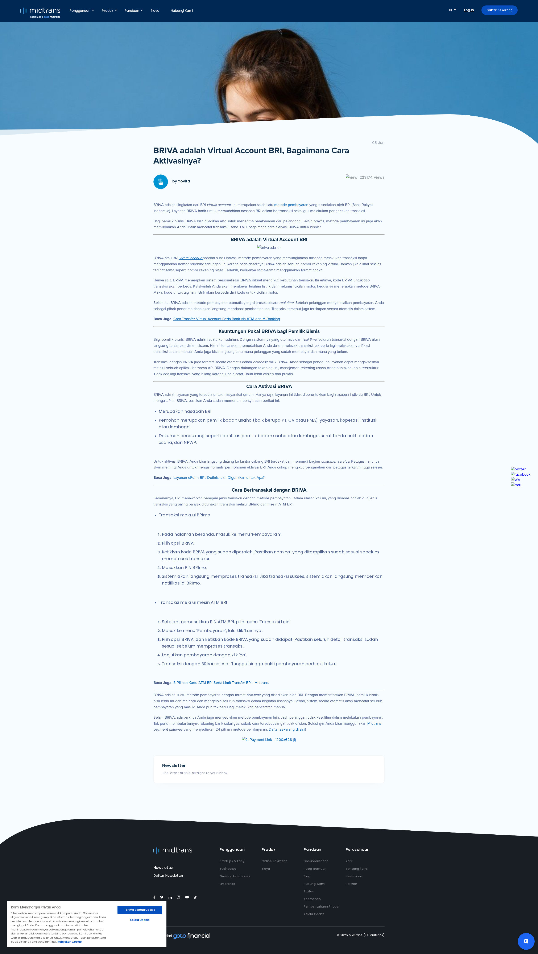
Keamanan (312, 899)
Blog (307, 876)
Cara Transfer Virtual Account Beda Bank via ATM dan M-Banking (226, 319)
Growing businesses (235, 876)
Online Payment (274, 861)
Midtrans (374, 723)
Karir (349, 861)
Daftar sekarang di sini (287, 729)
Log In (469, 10)
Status (309, 891)
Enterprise (227, 884)
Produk (107, 10)
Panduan (132, 10)
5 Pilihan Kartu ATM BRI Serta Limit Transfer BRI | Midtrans (221, 682)
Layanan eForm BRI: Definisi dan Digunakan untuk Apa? (219, 477)
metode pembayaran (291, 204)
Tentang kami (357, 869)
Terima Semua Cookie (139, 910)
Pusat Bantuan (315, 869)
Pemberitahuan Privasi (321, 906)
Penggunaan (80, 10)
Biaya (154, 10)
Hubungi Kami (182, 10)
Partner (351, 884)
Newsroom (354, 876)
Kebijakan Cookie (70, 942)
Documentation (316, 861)
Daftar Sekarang (500, 10)
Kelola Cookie (314, 914)
